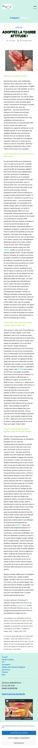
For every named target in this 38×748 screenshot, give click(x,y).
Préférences (19, 743)
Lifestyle (19, 27)
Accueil (4, 657)
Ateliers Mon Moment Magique (13, 667)
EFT (3, 662)
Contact (5, 672)
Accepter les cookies (19, 733)
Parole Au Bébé (8, 660)
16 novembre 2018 (26, 41)
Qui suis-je (6, 670)
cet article (26, 608)
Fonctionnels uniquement (19, 738)
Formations (6, 665)
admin (13, 41)
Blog (3, 675)
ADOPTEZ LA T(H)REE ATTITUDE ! (19, 34)
